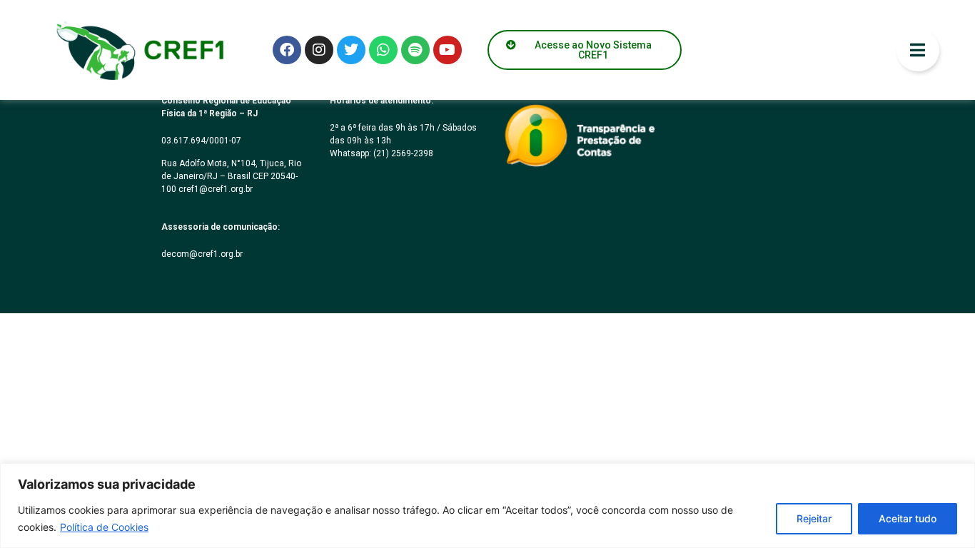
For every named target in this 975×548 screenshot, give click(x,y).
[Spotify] (415, 50)
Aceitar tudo (907, 518)
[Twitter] (351, 50)
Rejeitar (814, 518)
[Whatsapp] (383, 50)
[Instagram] (319, 50)
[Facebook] (287, 50)
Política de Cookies (104, 527)
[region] (487, 505)
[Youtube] (447, 50)
